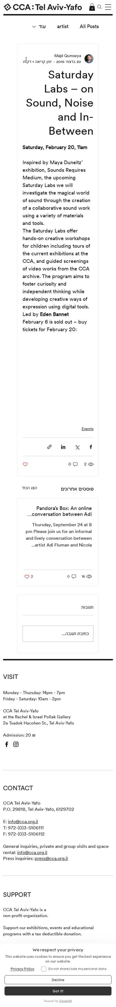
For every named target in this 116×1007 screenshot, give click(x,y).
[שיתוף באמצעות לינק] (49, 447)
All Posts (89, 26)
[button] (108, 7)
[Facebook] (6, 744)
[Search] (99, 7)
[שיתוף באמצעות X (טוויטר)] (77, 447)
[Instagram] (15, 744)
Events (87, 428)
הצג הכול (29, 488)
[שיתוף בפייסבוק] (90, 447)
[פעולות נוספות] (26, 58)
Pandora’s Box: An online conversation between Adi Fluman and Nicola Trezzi (62, 511)
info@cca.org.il (23, 821)
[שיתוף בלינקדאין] (63, 447)
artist (62, 26)
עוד (42, 26)
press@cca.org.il (51, 858)
